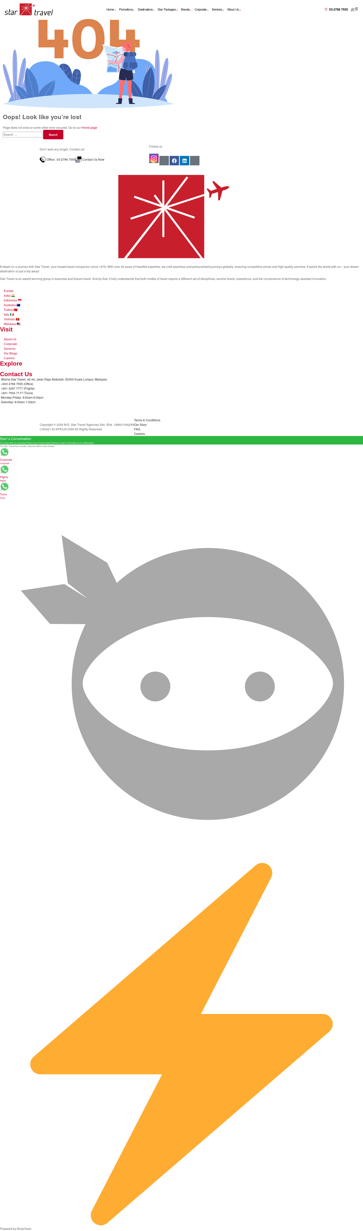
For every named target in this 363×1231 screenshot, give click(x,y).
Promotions (126, 9)
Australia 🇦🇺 (12, 305)
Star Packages (167, 9)
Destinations (145, 9)
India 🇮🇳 (9, 295)
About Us (233, 9)
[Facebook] (174, 160)
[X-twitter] (194, 160)
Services (217, 9)
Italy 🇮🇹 (9, 314)
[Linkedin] (184, 160)
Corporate (201, 9)
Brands (185, 9)
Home (110, 9)
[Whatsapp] (164, 160)
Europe (9, 291)
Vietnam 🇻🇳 (11, 319)
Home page (89, 127)
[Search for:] (23, 134)
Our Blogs (10, 353)
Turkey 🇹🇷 (10, 309)
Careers (9, 358)
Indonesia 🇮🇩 (13, 300)
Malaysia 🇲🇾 (12, 324)
